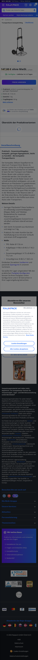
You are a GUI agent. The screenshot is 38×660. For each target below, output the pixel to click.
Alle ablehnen (28, 308)
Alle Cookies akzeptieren (19, 349)
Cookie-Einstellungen (19, 343)
